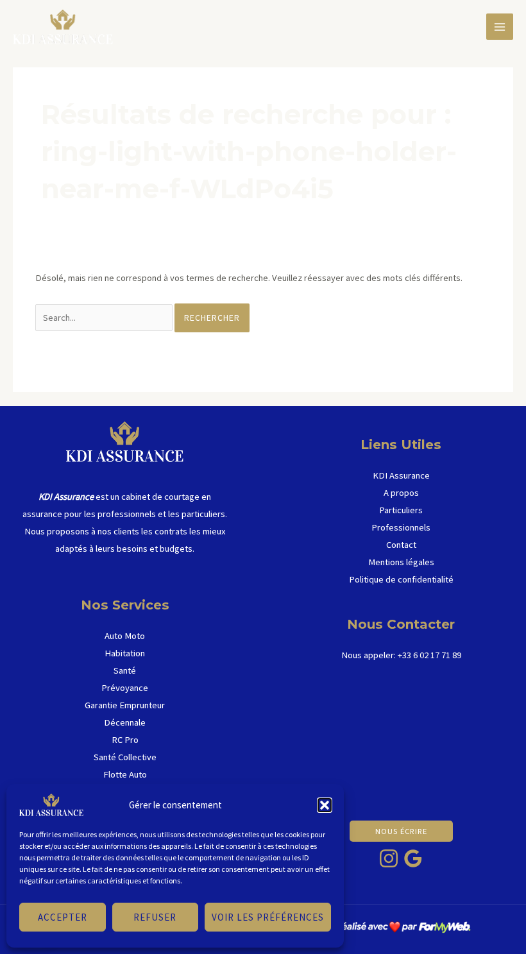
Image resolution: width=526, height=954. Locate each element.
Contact (401, 544)
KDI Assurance (401, 475)
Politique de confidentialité (401, 579)
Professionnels (400, 527)
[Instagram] (388, 858)
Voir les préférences (268, 917)
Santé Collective (125, 757)
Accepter (62, 917)
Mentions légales (401, 562)
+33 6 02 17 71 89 (429, 655)
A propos (401, 492)
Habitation (125, 653)
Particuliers (401, 510)
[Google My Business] (413, 858)
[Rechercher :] (104, 317)
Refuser (154, 917)
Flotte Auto (125, 774)
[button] (324, 805)
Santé (125, 670)
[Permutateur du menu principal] (499, 26)
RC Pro (125, 739)
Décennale (125, 722)
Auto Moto (125, 636)
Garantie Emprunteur (125, 705)
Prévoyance (124, 688)
